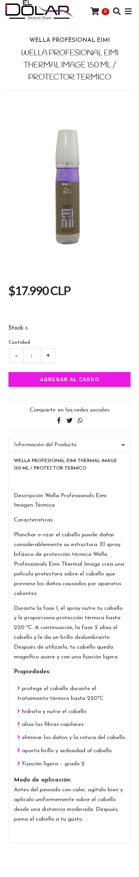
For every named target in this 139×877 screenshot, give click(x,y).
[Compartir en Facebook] (58, 420)
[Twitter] (69, 420)
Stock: (16, 328)
